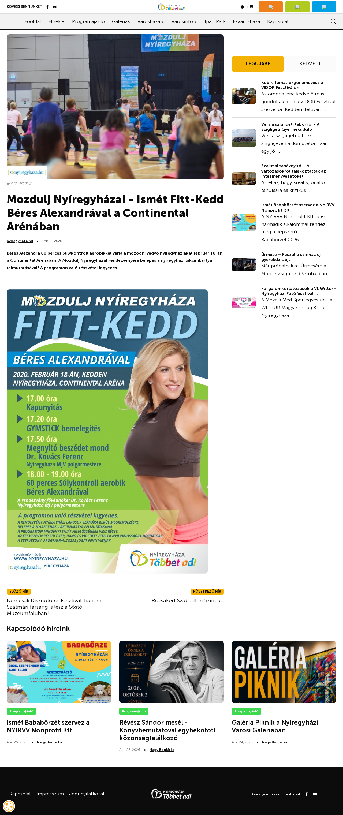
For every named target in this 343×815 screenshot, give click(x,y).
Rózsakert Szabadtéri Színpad (188, 600)
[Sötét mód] (246, 6)
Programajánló (88, 21)
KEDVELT (310, 64)
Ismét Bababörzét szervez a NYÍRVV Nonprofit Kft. (48, 726)
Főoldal (33, 21)
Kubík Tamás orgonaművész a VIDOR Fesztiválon (292, 85)
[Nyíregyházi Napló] (297, 6)
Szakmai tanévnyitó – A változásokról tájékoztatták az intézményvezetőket (293, 170)
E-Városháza (246, 21)
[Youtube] (55, 7)
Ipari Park (215, 21)
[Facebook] (47, 7)
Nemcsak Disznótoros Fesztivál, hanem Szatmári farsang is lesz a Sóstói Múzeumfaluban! (54, 606)
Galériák (121, 21)
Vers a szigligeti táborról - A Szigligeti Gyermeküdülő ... (290, 127)
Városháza (148, 21)
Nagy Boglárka (49, 742)
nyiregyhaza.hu (20, 241)
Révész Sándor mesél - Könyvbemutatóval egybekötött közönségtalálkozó (167, 730)
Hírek (55, 21)
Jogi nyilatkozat (87, 794)
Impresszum (50, 794)
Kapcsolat (278, 21)
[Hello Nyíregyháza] (324, 6)
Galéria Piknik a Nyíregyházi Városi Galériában (275, 726)
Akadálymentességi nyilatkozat (275, 794)
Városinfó (182, 21)
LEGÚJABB (258, 64)
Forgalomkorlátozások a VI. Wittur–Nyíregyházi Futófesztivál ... (298, 291)
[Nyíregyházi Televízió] (271, 6)
